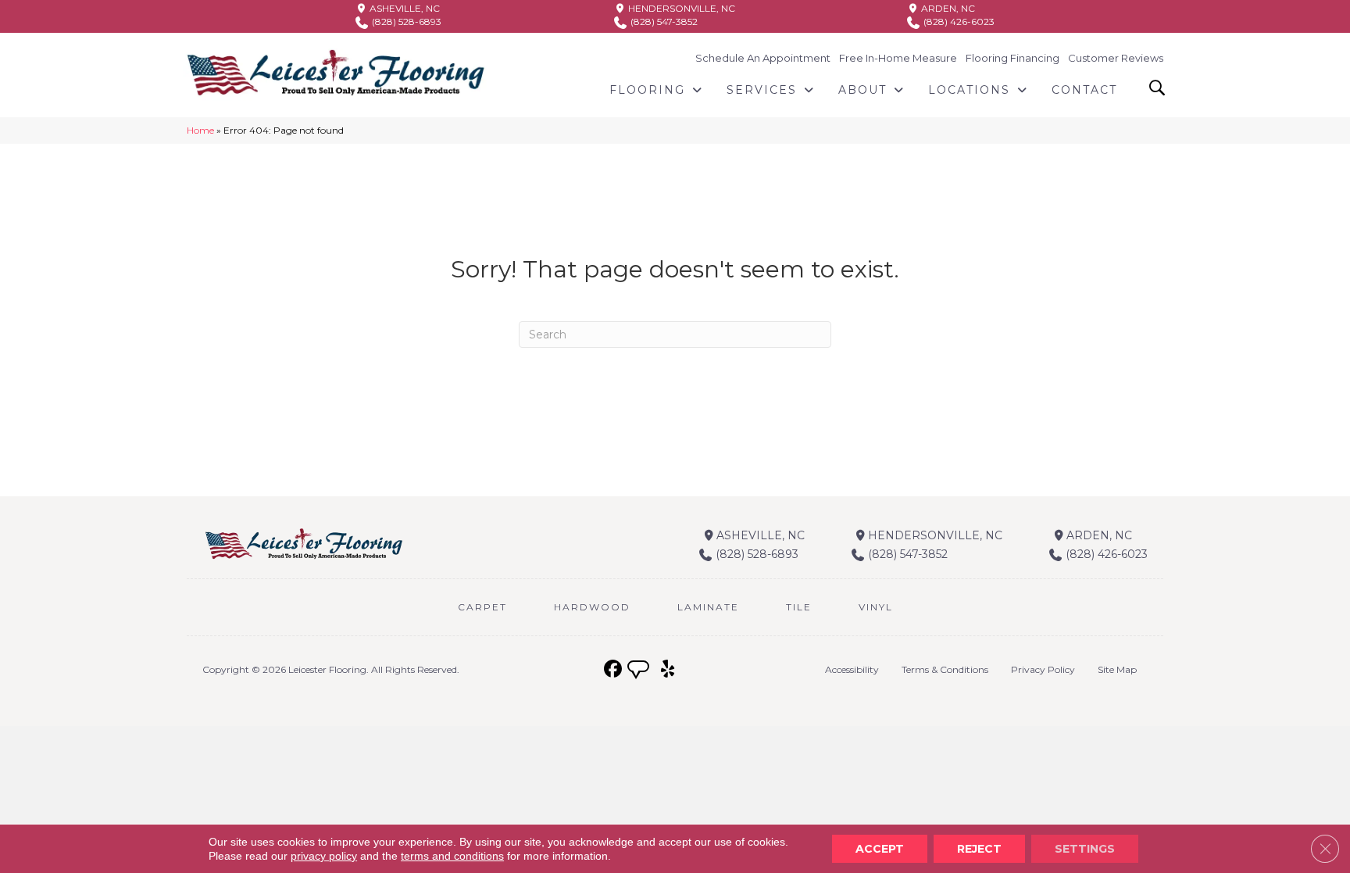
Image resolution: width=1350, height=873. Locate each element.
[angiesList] (640, 671)
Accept (879, 849)
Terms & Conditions (945, 669)
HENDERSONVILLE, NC (680, 8)
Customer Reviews (1115, 58)
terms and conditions (452, 856)
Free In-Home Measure (898, 58)
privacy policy (324, 856)
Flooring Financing (1012, 58)
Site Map (1117, 669)
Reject (979, 849)
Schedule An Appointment (762, 58)
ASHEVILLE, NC (403, 8)
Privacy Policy (1043, 669)
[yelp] (667, 669)
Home (200, 130)
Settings (1085, 849)
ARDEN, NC (947, 8)
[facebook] (613, 669)
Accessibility (852, 669)
